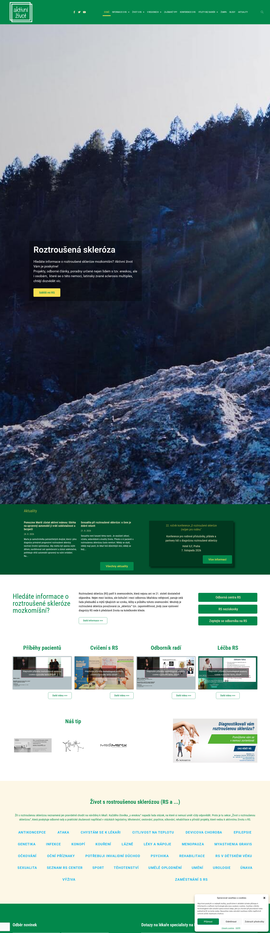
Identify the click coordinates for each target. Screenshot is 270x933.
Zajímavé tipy (170, 12)
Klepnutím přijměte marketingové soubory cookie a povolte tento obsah (42, 673)
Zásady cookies (228, 928)
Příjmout (208, 921)
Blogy (232, 12)
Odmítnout (231, 921)
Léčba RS (228, 647)
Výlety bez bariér (206, 12)
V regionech (153, 12)
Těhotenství (126, 868)
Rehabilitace (192, 856)
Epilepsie (243, 832)
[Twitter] (79, 12)
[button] (264, 898)
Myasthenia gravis (233, 844)
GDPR (238, 928)
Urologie (222, 868)
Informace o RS (119, 12)
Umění (197, 868)
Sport (98, 868)
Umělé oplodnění (165, 868)
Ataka (63, 832)
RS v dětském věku (233, 856)
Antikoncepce (32, 832)
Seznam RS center (65, 868)
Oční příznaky (61, 856)
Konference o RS (188, 12)
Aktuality (243, 12)
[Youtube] (84, 12)
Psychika (160, 856)
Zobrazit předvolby (254, 921)
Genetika (27, 844)
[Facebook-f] (74, 12)
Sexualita (27, 868)
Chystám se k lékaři (101, 832)
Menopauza (193, 844)
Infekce (53, 844)
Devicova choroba (204, 832)
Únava (246, 868)
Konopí (78, 844)
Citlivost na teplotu (153, 832)
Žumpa (224, 12)
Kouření (103, 844)
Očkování (27, 856)
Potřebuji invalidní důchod (112, 856)
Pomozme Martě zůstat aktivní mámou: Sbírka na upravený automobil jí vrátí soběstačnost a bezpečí (50, 526)
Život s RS (137, 12)
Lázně (127, 844)
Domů (106, 12)
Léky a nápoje (157, 844)
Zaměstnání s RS (191, 880)
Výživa (69, 880)
